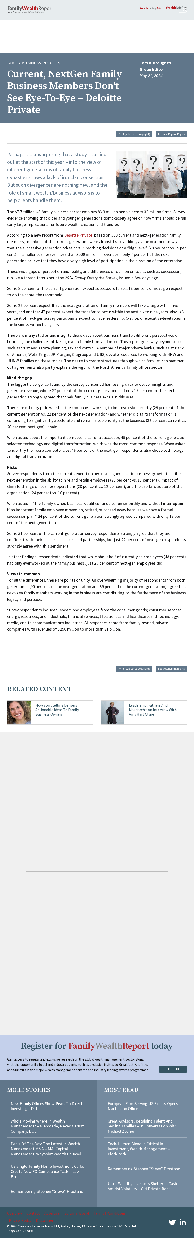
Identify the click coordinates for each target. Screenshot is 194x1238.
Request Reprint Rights (171, 134)
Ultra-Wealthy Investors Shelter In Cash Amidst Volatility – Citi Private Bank (142, 1186)
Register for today (97, 1046)
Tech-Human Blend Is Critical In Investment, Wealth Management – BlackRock (139, 1149)
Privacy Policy (20, 1220)
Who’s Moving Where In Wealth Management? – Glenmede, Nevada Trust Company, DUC (47, 1126)
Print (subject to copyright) (134, 134)
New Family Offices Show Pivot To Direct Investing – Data (46, 1106)
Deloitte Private (78, 235)
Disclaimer (44, 1220)
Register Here (173, 1069)
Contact (33, 1213)
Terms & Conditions (110, 1213)
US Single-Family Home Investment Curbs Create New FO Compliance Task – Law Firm (47, 1171)
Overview (14, 1213)
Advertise (52, 1213)
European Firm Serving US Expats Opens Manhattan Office (143, 1106)
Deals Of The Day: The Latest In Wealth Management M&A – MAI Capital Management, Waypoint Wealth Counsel (46, 1149)
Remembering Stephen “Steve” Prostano (47, 1191)
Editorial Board (76, 1213)
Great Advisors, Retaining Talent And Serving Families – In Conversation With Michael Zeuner (142, 1126)
